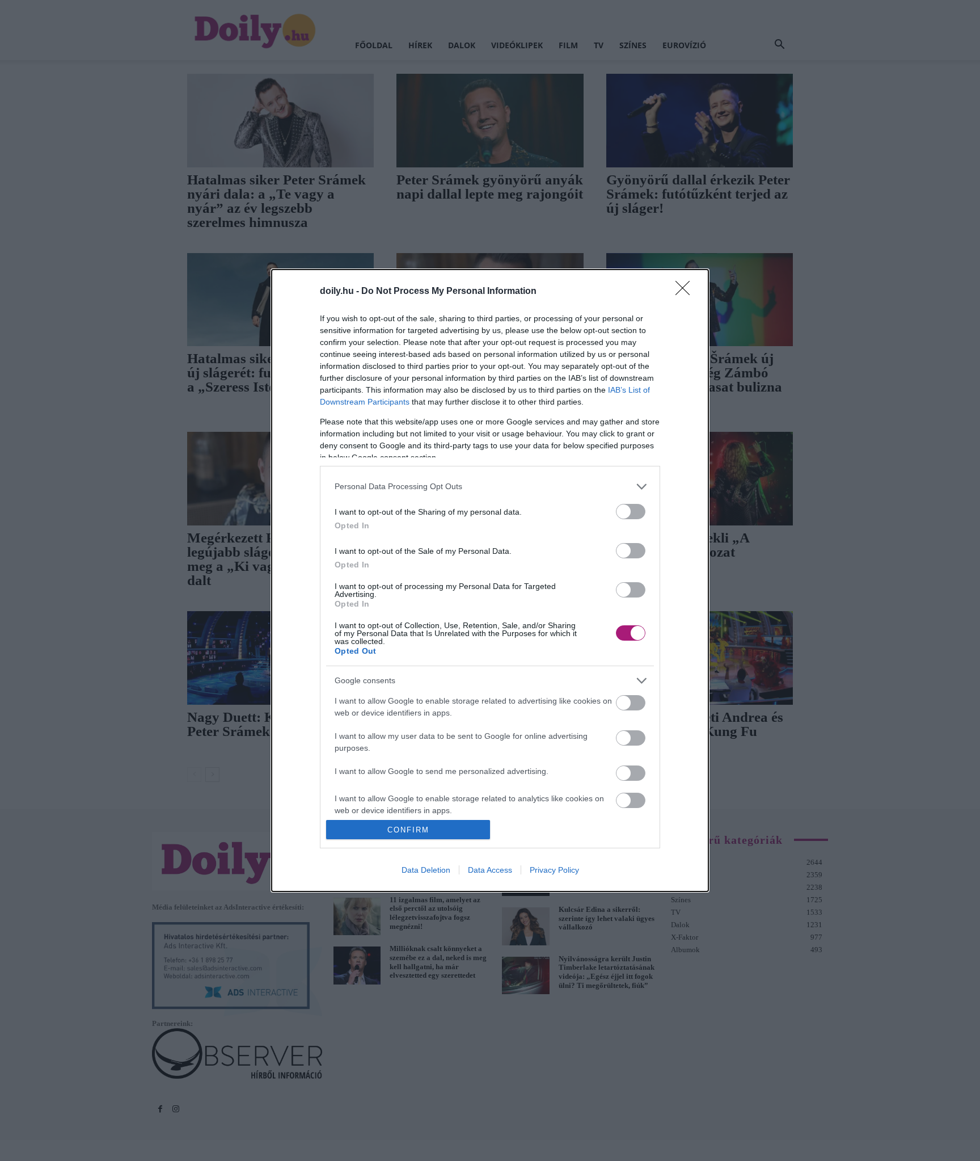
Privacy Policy (554, 869)
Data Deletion (426, 869)
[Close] (686, 291)
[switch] (630, 511)
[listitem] (490, 487)
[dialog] (490, 581)
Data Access (490, 869)
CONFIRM (408, 830)
